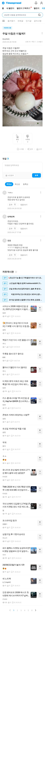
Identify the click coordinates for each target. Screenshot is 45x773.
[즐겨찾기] (16, 271)
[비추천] (15, 204)
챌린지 (36, 8)
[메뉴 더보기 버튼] (3, 20)
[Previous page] (10, 610)
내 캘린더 (10, 8)
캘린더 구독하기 (23, 8)
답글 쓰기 (23, 205)
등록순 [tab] (25, 184)
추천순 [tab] (9, 184)
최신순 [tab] (17, 184)
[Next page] (35, 610)
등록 (36, 175)
